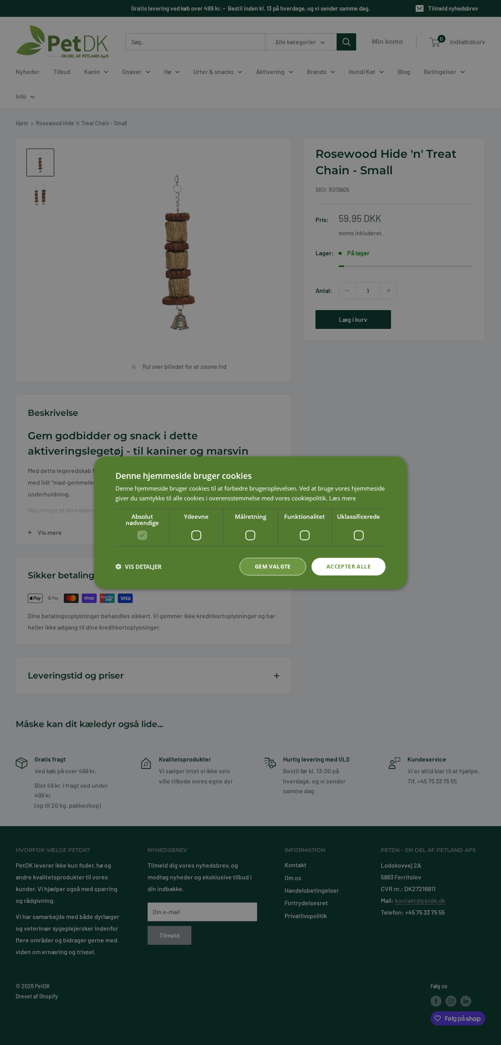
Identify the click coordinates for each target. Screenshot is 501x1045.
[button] (138, 566)
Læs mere (342, 498)
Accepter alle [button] (348, 566)
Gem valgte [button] (273, 566)
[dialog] (250, 522)
